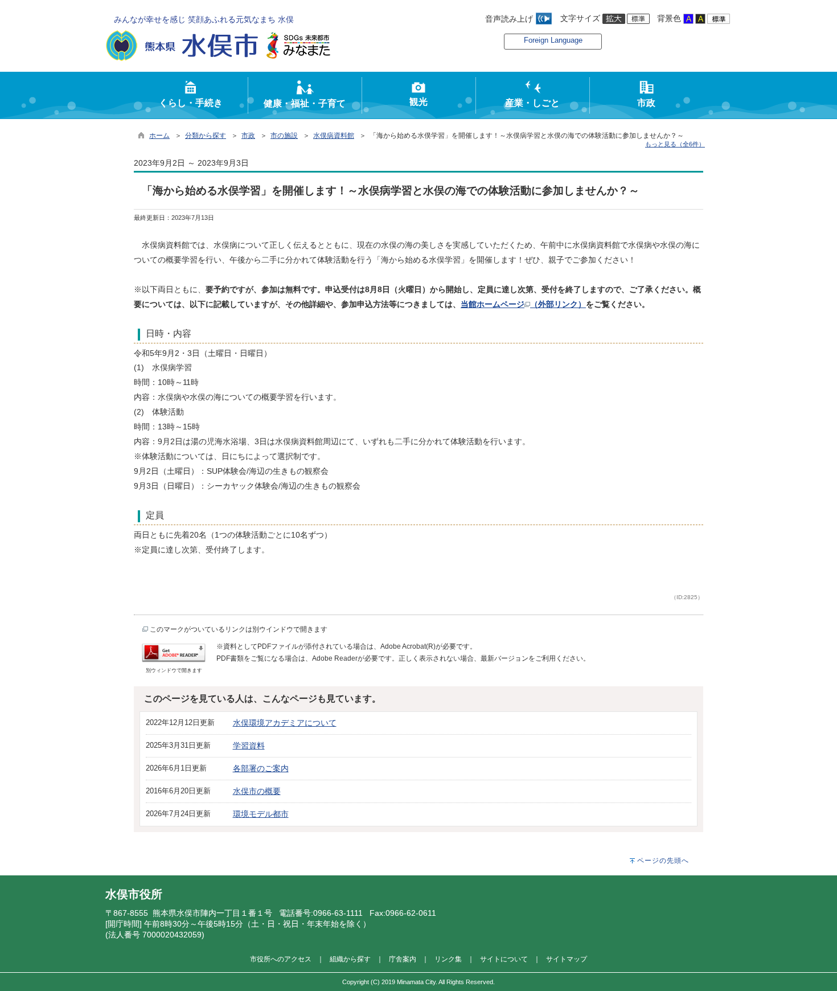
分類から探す (205, 136)
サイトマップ (566, 959)
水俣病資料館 (333, 136)
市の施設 (284, 136)
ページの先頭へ (663, 860)
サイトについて (504, 959)
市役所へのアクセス (280, 959)
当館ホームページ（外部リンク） (523, 304)
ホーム (159, 136)
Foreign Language (553, 40)
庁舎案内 (402, 959)
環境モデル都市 (261, 813)
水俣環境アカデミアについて (285, 722)
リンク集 (448, 959)
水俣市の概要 (257, 791)
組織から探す (350, 959)
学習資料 (249, 745)
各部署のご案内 (261, 768)
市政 (248, 136)
